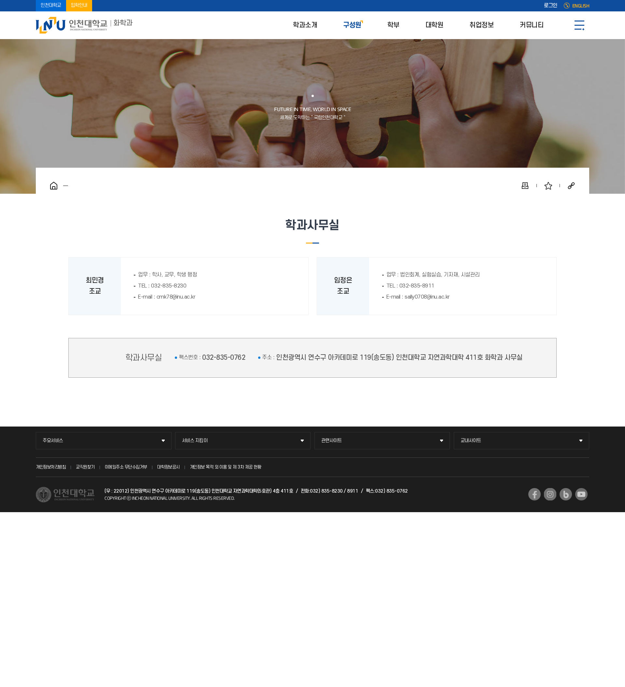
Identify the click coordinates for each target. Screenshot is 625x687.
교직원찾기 (85, 467)
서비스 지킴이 (195, 440)
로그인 (550, 6)
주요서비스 (53, 440)
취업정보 (481, 25)
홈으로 (54, 185)
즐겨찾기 (548, 185)
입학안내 (79, 5)
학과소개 (305, 25)
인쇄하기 (525, 185)
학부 (393, 25)
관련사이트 (331, 440)
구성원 (352, 25)
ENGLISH (581, 6)
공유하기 (571, 185)
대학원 (434, 25)
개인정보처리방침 (51, 467)
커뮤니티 (532, 25)
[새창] (534, 494)
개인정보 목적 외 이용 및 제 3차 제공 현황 (225, 467)
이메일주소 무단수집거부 (126, 467)
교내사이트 (471, 440)
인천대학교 (51, 5)
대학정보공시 (168, 467)
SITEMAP (579, 25)
